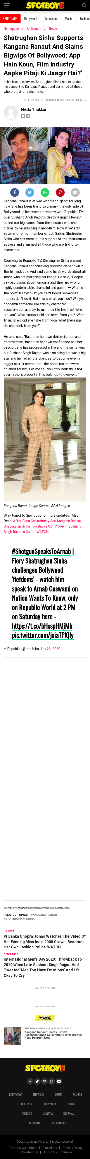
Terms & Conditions (23, 1148)
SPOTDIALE (10, 18)
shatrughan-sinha (20, 919)
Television (51, 18)
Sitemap (68, 1152)
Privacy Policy (72, 1148)
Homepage (11, 28)
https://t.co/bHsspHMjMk (42, 626)
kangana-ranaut (46, 915)
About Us (50, 1152)
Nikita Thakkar (34, 109)
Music (69, 18)
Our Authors (58, 1123)
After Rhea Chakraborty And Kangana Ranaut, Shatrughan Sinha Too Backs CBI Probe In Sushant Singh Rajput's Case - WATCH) (43, 526)
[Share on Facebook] (14, 193)
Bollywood (30, 18)
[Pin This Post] (60, 193)
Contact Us (30, 1152)
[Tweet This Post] (29, 193)
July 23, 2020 (50, 649)
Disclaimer (50, 1148)
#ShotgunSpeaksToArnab (41, 551)
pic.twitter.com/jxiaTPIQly (43, 635)
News (53, 28)
